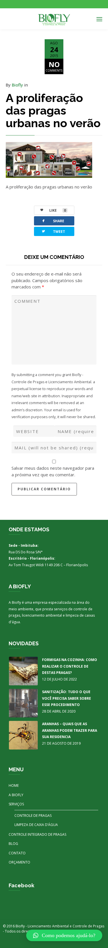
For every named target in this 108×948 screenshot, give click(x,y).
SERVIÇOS (16, 804)
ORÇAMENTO (19, 862)
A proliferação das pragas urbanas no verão (53, 110)
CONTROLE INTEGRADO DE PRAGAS (37, 834)
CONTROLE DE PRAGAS (33, 815)
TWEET (53, 231)
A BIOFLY (16, 794)
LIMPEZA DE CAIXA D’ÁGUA (36, 824)
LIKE (57, 210)
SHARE (52, 221)
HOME (14, 785)
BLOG (13, 843)
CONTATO (17, 853)
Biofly (17, 85)
